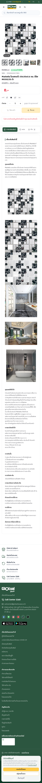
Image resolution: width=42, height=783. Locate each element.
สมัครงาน (5, 651)
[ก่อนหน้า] (5, 39)
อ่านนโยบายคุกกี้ (32, 765)
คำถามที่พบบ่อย (6, 673)
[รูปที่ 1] (5, 62)
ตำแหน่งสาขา (6, 689)
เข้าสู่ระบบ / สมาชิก (8, 711)
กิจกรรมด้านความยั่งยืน (9, 659)
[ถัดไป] (37, 39)
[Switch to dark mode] (38, 1)
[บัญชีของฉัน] (20, 7)
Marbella (5, 70)
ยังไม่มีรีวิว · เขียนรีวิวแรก (10, 83)
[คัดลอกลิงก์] (19, 97)
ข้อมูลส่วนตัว (6, 715)
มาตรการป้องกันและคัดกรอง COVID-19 (14, 640)
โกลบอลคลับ (5, 730)
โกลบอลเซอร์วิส (6, 697)
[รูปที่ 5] (33, 62)
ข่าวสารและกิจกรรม (8, 663)
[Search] (25, 7)
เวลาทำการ (25, 753)
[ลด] (10, 103)
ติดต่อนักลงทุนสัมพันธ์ (9, 648)
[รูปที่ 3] (19, 62)
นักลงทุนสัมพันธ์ (7, 644)
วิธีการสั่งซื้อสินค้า (7, 677)
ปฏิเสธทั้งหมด (21, 773)
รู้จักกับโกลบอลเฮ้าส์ (8, 636)
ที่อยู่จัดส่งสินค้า (7, 723)
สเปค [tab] (23, 129)
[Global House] (12, 7)
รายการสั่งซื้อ (6, 719)
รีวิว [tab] (33, 129)
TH (29, 2)
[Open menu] (4, 7)
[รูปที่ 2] (12, 62)
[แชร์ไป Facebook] (7, 97)
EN (33, 2)
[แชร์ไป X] (15, 97)
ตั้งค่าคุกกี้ (21, 778)
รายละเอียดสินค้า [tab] (11, 129)
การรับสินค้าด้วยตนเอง (9, 681)
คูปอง (3, 726)
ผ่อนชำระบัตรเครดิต (8, 693)
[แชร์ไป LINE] (11, 97)
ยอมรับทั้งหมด (21, 769)
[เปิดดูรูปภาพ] (21, 39)
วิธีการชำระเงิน (6, 685)
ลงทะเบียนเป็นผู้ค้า (7, 655)
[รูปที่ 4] (26, 62)
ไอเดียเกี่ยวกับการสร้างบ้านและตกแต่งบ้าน (15, 701)
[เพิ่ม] (20, 103)
